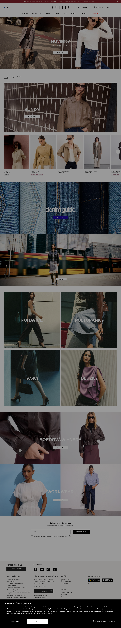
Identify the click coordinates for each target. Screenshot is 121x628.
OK (37, 621)
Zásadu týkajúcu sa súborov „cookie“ (20, 613)
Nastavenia (15, 621)
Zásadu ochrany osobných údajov (42, 613)
